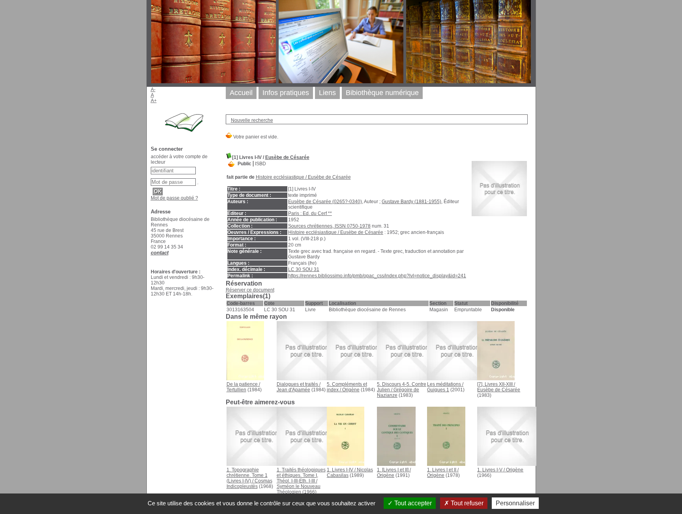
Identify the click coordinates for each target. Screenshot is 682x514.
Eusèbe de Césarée (287, 157)
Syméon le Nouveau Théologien (298, 489)
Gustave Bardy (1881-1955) (411, 201)
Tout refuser (466, 503)
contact (160, 253)
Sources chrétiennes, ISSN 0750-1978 (329, 226)
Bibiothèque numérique (382, 93)
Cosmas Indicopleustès (249, 483)
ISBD (260, 163)
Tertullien (236, 390)
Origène (351, 390)
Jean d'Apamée (293, 390)
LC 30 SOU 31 (303, 269)
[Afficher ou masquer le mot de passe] (198, 184)
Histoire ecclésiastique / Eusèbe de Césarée (335, 232)
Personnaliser (515, 503)
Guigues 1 (438, 390)
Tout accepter (412, 503)
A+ (154, 100)
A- (153, 89)
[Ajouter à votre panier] (231, 163)
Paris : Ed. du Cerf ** (310, 213)
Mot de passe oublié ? (174, 198)
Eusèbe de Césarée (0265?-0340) (325, 201)
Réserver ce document (250, 290)
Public (244, 163)
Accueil (241, 93)
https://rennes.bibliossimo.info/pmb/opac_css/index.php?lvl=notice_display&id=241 (377, 275)
